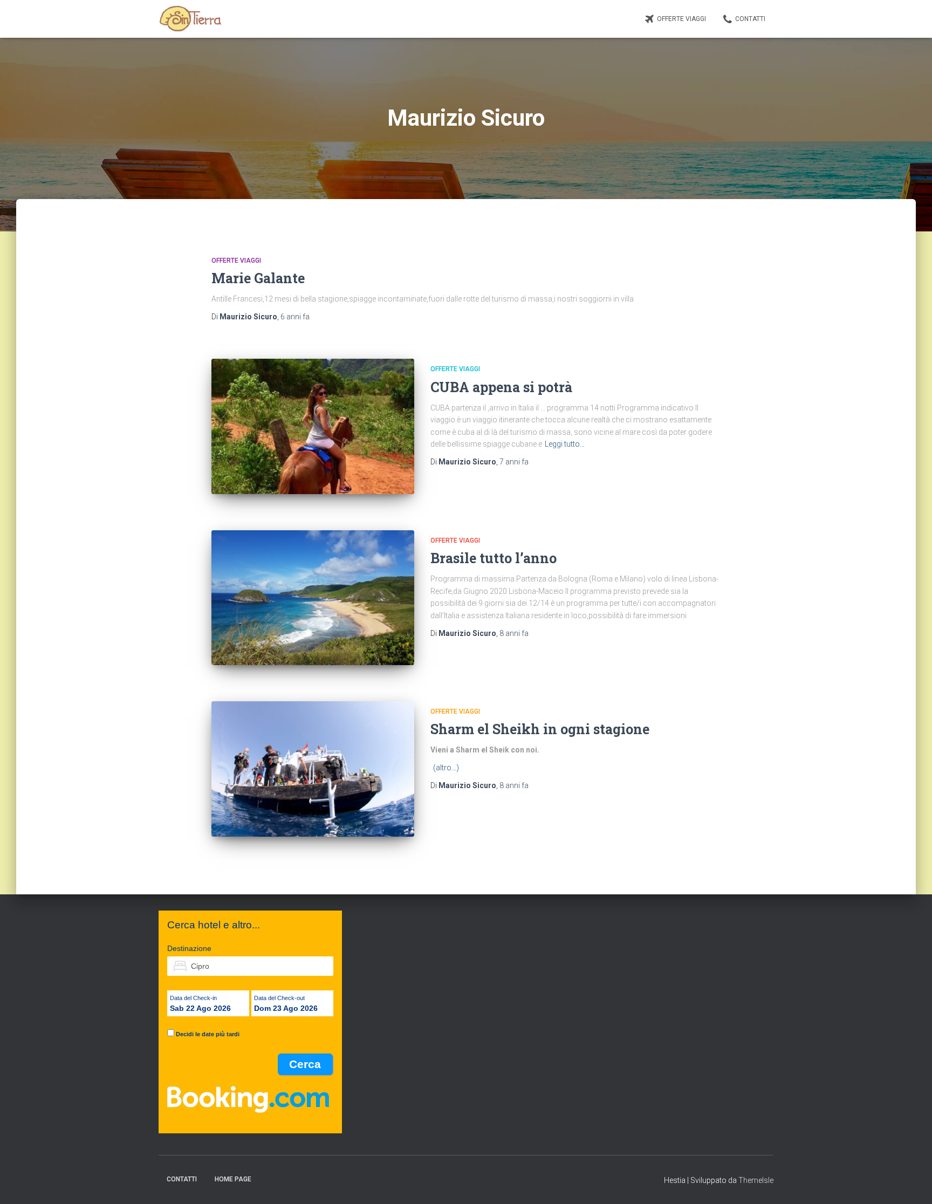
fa (295, 316)
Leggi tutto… (565, 444)
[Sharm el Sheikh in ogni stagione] (312, 769)
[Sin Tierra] (190, 18)
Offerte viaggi (681, 19)
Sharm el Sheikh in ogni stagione (539, 729)
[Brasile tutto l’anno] (312, 598)
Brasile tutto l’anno (493, 558)
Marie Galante (258, 278)
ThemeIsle (755, 1180)
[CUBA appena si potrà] (312, 426)
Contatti (750, 19)
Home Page (233, 1179)
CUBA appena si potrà (501, 387)
